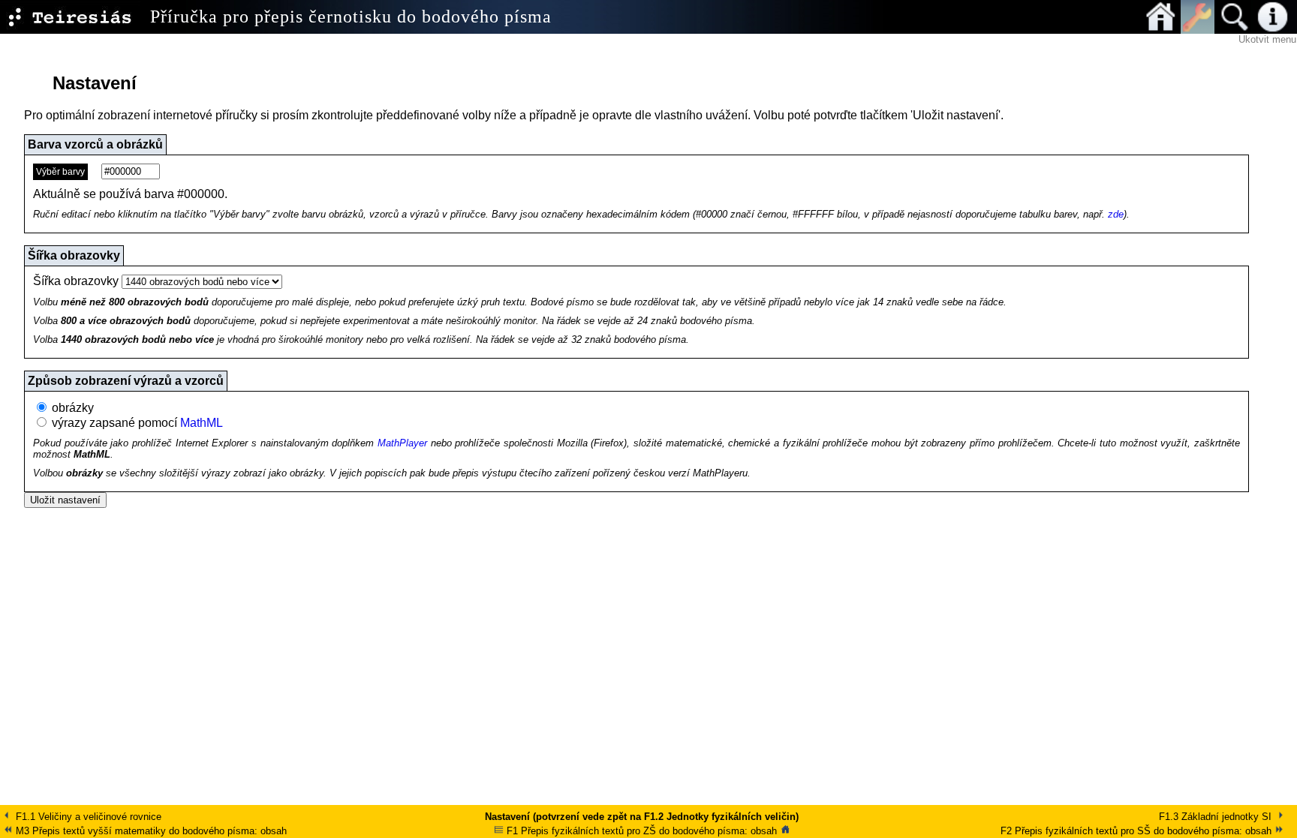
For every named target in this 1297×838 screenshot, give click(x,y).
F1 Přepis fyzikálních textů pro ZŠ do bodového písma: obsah (640, 830)
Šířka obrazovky (76, 281)
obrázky (73, 407)
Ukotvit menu (1267, 39)
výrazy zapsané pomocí (137, 422)
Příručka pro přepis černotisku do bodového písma (351, 16)
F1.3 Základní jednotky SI (1216, 816)
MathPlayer (402, 443)
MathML (201, 422)
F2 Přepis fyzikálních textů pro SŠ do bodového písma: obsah (1137, 830)
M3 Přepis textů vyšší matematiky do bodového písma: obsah (150, 830)
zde (1116, 214)
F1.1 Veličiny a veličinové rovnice (87, 816)
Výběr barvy (60, 172)
